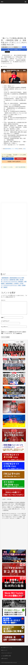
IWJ (2, 1)
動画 (24, 47)
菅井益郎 (20, 281)
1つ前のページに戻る (8, 167)
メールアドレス (5, 321)
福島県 (5, 287)
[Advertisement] (14, 19)
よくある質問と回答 (6, 655)
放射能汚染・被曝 (14, 279)
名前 (2, 317)
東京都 (20, 47)
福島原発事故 (9, 283)
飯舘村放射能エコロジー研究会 (11, 148)
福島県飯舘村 (5, 277)
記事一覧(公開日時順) (20, 167)
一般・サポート (8, 158)
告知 (24, 148)
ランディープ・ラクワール (10, 281)
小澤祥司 (16, 283)
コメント (3, 300)
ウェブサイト (4, 326)
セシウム (6, 279)
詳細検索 (17, 341)
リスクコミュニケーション (10, 285)
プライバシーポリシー (6, 653)
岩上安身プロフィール (6, 647)
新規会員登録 (20, 158)
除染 (19, 285)
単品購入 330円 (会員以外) (14, 161)
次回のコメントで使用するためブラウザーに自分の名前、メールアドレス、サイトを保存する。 (13, 332)
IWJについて (4, 650)
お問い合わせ (4, 658)
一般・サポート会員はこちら (14, 49)
